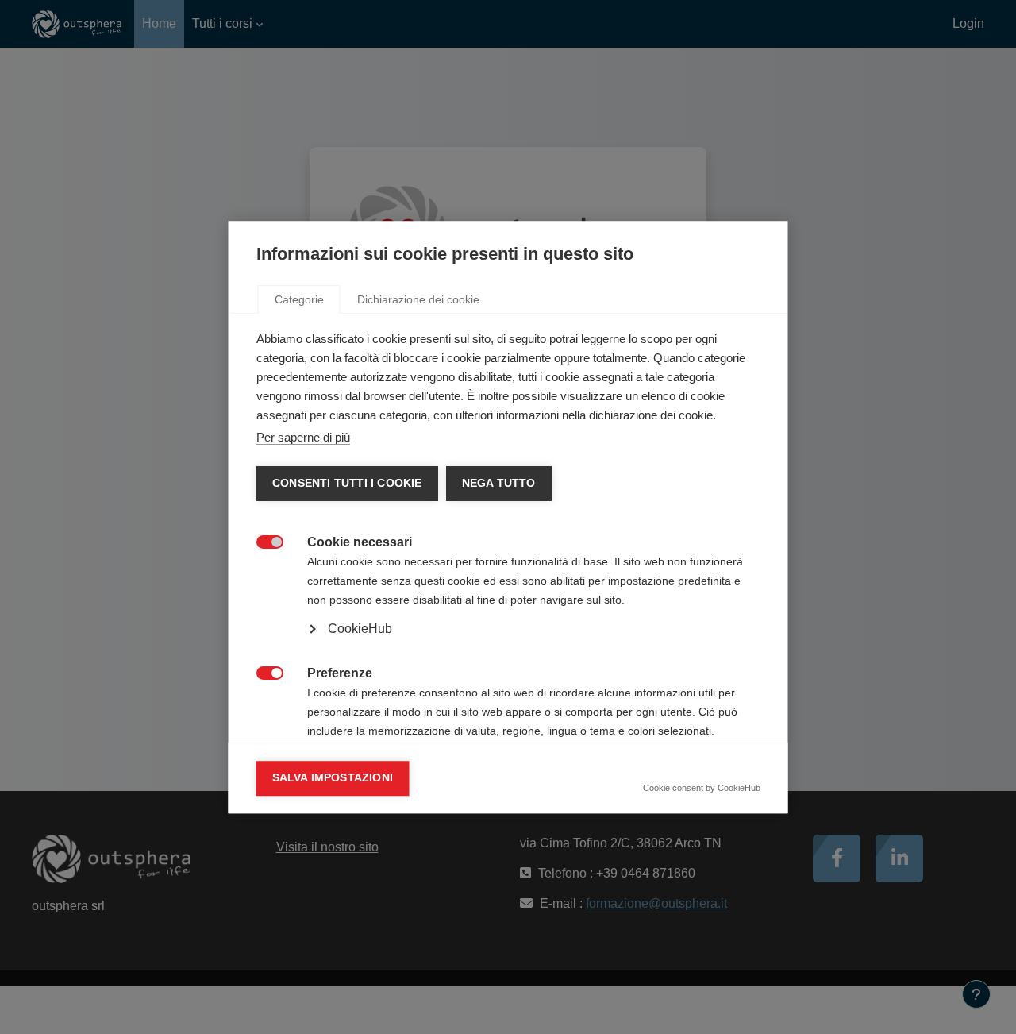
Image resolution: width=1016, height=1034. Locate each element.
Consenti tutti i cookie (347, 483)
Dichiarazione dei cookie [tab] (418, 299)
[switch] (261, 540)
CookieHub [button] (360, 628)
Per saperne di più (303, 437)
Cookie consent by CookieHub (701, 788)
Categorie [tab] (299, 299)
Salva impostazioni (333, 778)
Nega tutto (498, 483)
